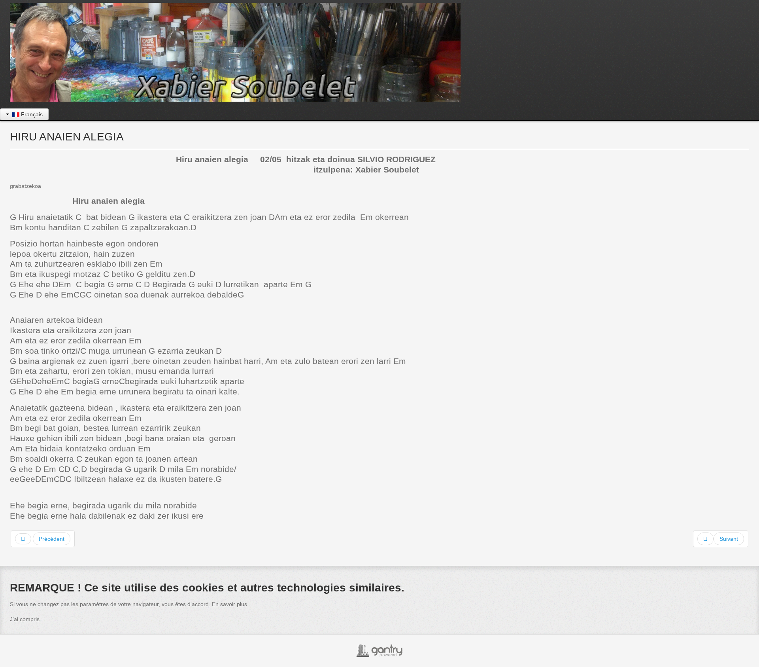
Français (31, 114)
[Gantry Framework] (379, 650)
